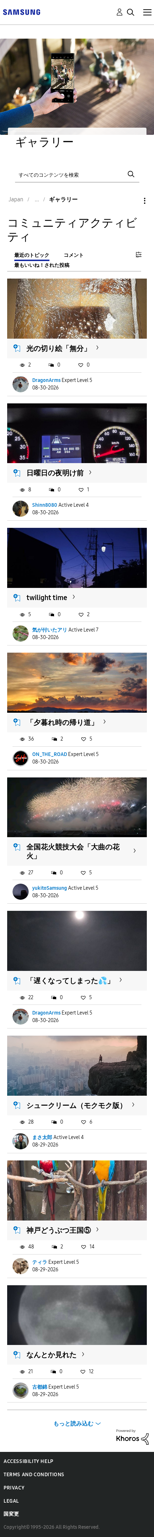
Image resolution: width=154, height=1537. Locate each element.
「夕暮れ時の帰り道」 (62, 722)
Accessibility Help (28, 1461)
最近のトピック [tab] (31, 255)
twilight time (47, 597)
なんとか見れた (52, 1354)
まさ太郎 (42, 1137)
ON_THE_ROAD (49, 754)
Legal (11, 1501)
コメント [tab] (74, 255)
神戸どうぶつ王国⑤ (59, 1230)
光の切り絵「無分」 (59, 348)
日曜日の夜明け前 (55, 472)
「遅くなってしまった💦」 (70, 980)
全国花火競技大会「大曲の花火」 (73, 851)
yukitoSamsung (49, 888)
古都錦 (39, 1387)
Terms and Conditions (34, 1475)
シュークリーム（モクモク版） (77, 1105)
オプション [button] (132, 200)
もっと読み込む (73, 1423)
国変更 (11, 1514)
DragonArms (46, 380)
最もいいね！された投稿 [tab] (41, 265)
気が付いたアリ (49, 630)
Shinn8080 (44, 505)
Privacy (14, 1488)
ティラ (39, 1262)
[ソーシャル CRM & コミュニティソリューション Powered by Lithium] (132, 1436)
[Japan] (21, 11)
